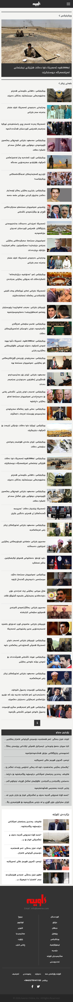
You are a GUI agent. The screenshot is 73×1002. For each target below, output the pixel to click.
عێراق (54, 922)
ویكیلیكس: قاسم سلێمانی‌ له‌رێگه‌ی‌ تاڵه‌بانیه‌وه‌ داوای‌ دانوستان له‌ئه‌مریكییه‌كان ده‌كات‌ (24, 328)
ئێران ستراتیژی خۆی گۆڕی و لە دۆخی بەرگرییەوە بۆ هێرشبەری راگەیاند (35, 802)
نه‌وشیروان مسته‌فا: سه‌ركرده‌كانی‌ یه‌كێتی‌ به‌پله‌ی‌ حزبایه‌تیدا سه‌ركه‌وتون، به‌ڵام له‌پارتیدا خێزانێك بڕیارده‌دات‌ (23, 245)
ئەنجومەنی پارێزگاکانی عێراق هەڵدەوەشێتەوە (47, 753)
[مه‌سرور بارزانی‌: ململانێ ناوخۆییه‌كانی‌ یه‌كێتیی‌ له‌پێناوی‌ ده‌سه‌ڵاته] (59, 546)
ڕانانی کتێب (20, 945)
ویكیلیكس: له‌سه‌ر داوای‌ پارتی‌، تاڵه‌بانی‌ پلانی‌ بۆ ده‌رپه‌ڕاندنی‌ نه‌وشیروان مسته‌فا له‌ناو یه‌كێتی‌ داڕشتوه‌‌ (23, 396)
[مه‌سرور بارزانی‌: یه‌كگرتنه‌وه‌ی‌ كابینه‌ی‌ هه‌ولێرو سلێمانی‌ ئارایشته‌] (59, 612)
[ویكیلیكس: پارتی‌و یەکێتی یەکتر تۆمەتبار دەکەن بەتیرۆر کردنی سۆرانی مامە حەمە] (59, 195)
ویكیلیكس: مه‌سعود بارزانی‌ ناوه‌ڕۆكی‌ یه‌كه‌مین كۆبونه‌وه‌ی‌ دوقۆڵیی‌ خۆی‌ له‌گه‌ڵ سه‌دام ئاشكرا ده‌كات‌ (23, 145)
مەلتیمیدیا (20, 933)
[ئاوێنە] (36, 900)
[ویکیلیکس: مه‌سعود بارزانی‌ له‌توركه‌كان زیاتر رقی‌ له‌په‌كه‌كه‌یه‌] (59, 678)
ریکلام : (36, 980)
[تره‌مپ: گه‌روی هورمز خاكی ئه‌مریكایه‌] (56, 864)
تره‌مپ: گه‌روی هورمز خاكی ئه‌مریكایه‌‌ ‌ (23, 861)
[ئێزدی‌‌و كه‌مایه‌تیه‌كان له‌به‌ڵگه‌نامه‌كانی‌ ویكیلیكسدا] (59, 178)
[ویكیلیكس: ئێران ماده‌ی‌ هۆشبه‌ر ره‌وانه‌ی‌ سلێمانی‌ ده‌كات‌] (59, 446)
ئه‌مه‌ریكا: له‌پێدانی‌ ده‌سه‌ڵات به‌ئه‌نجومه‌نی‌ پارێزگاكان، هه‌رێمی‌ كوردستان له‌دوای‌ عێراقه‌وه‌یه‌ (25, 228)
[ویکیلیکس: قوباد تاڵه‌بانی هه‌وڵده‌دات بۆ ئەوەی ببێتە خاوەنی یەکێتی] (59, 661)
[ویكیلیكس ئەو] (59, 279)
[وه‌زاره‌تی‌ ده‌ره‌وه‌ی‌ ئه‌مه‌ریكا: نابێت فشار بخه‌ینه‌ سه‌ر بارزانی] (59, 262)
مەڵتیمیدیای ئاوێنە (55, 956)
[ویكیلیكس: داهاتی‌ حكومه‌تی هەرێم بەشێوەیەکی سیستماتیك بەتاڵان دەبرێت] (59, 95)
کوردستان (55, 916)
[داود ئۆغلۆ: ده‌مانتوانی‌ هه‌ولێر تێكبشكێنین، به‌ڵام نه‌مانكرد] (59, 562)
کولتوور (20, 922)
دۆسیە (55, 950)
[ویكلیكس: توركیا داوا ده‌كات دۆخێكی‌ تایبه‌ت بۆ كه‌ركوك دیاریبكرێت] (59, 430)
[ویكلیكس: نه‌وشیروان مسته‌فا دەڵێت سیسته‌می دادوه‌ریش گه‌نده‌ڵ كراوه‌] (59, 579)
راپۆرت (20, 939)
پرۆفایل (55, 933)
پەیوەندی (27, 974)
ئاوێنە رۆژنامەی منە (53, 974)
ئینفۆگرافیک (55, 945)
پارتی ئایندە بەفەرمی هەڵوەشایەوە (51, 788)
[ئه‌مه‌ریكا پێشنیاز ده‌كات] (59, 513)
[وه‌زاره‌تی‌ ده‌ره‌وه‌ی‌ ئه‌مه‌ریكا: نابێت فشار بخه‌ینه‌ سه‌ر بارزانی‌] (59, 112)
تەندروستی (55, 961)
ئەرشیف (15, 974)
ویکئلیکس (54, 939)
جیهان (55, 928)
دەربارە (38, 974)
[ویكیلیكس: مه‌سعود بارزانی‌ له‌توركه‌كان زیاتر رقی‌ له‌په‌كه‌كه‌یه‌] (59, 529)
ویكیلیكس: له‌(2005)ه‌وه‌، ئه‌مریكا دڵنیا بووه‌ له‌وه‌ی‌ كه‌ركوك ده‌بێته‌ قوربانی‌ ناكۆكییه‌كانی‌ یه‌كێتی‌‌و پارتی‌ (24, 345)
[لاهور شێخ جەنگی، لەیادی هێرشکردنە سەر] (56, 877)
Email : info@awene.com (36, 908)
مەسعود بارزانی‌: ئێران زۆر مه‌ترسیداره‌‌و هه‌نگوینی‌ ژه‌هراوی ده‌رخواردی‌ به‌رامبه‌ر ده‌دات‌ (26, 379)
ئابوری (20, 928)
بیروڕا (20, 916)
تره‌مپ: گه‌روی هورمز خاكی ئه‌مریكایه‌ (51, 760)
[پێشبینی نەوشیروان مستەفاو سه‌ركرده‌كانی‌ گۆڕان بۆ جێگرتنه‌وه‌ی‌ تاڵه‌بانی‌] (59, 211)
